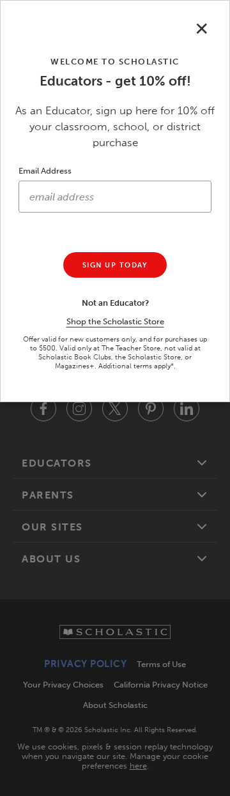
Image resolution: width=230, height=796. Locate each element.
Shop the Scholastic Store (115, 321)
